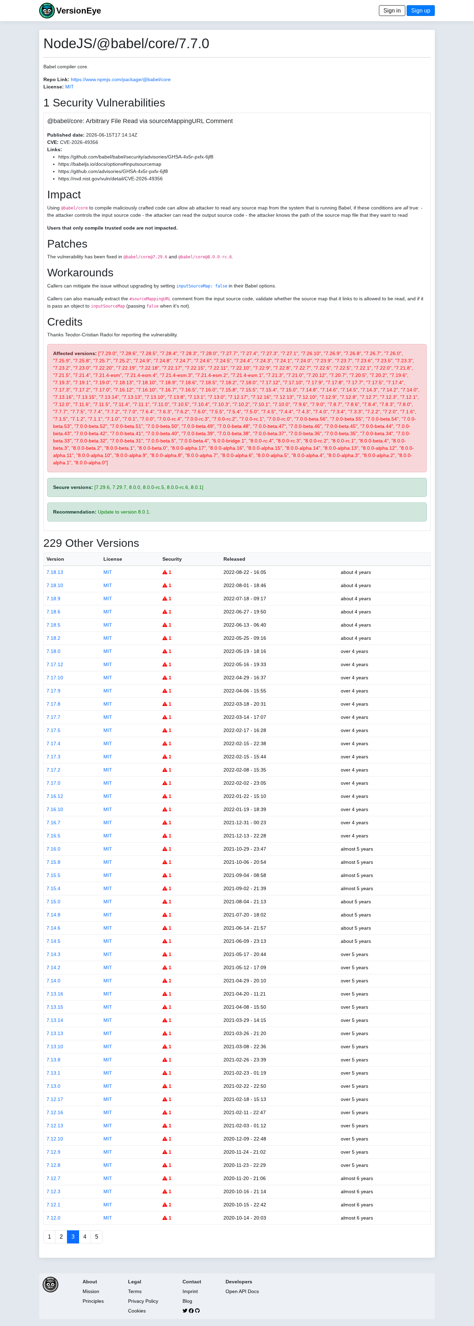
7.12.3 (53, 1191)
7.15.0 (53, 901)
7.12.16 (54, 1112)
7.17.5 (53, 730)
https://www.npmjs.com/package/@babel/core (121, 79)
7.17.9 (53, 691)
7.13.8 (53, 1059)
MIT (69, 86)
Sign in (392, 11)
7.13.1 (53, 1073)
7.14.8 (53, 915)
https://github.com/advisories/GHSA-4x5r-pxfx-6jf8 (113, 171)
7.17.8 (53, 704)
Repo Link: (56, 79)
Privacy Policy (143, 1301)
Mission (91, 1291)
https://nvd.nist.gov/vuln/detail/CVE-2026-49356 (110, 178)
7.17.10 (54, 677)
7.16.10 (54, 809)
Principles (93, 1301)
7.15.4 (53, 888)
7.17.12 (54, 664)
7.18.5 (53, 625)
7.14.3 (53, 954)
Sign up (420, 11)
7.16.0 (53, 849)
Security (172, 559)
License (112, 559)
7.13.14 (54, 1020)
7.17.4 (53, 743)
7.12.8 (53, 1165)
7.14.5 (53, 941)
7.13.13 (54, 1033)
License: (53, 86)
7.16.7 (53, 822)
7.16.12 (54, 796)
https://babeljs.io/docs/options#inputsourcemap (109, 164)
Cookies (137, 1311)
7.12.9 (53, 1152)
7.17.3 (53, 756)
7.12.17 (54, 1099)
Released (234, 559)
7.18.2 (53, 638)
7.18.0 (53, 651)
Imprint (190, 1291)
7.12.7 (53, 1178)
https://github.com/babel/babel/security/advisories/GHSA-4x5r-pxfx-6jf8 (135, 157)
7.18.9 (53, 598)
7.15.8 (53, 862)
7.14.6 (53, 928)
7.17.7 (53, 717)
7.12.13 (54, 1125)
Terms (135, 1291)
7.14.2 (53, 967)
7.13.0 (53, 1086)
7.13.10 (54, 1046)
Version (55, 559)
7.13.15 (54, 1007)
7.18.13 (54, 572)
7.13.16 (54, 994)
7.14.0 (53, 980)
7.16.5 (53, 835)
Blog (187, 1301)
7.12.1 (53, 1204)
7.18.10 (54, 585)
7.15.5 (53, 875)
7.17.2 (53, 770)
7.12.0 (53, 1218)
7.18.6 (53, 611)
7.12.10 (54, 1139)
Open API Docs (242, 1291)
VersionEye (78, 10)
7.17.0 (53, 783)
